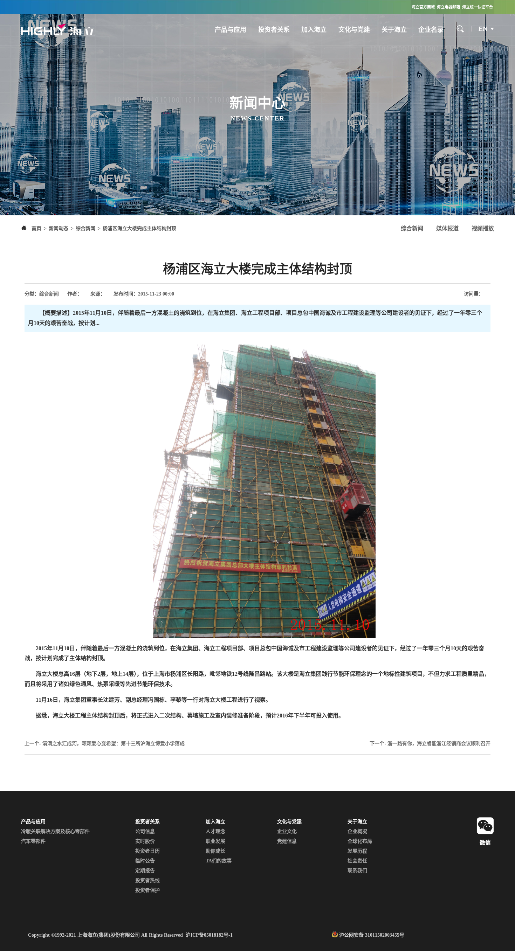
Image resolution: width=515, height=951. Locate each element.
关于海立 (394, 29)
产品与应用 (230, 29)
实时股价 (145, 841)
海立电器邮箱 (448, 7)
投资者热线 (147, 880)
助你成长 (215, 851)
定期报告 (145, 870)
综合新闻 (412, 228)
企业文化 (287, 831)
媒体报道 (447, 228)
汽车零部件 (33, 841)
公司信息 (145, 831)
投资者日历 (147, 851)
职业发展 (215, 841)
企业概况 (357, 831)
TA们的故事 (219, 860)
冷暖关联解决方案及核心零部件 (55, 831)
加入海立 (314, 29)
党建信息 (287, 841)
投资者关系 (274, 29)
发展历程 (357, 851)
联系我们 (357, 870)
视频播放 (483, 228)
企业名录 (431, 29)
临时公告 (145, 860)
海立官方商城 (423, 7)
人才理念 (215, 831)
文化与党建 (354, 29)
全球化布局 (360, 841)
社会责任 (357, 860)
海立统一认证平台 (477, 7)
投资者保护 (147, 890)
